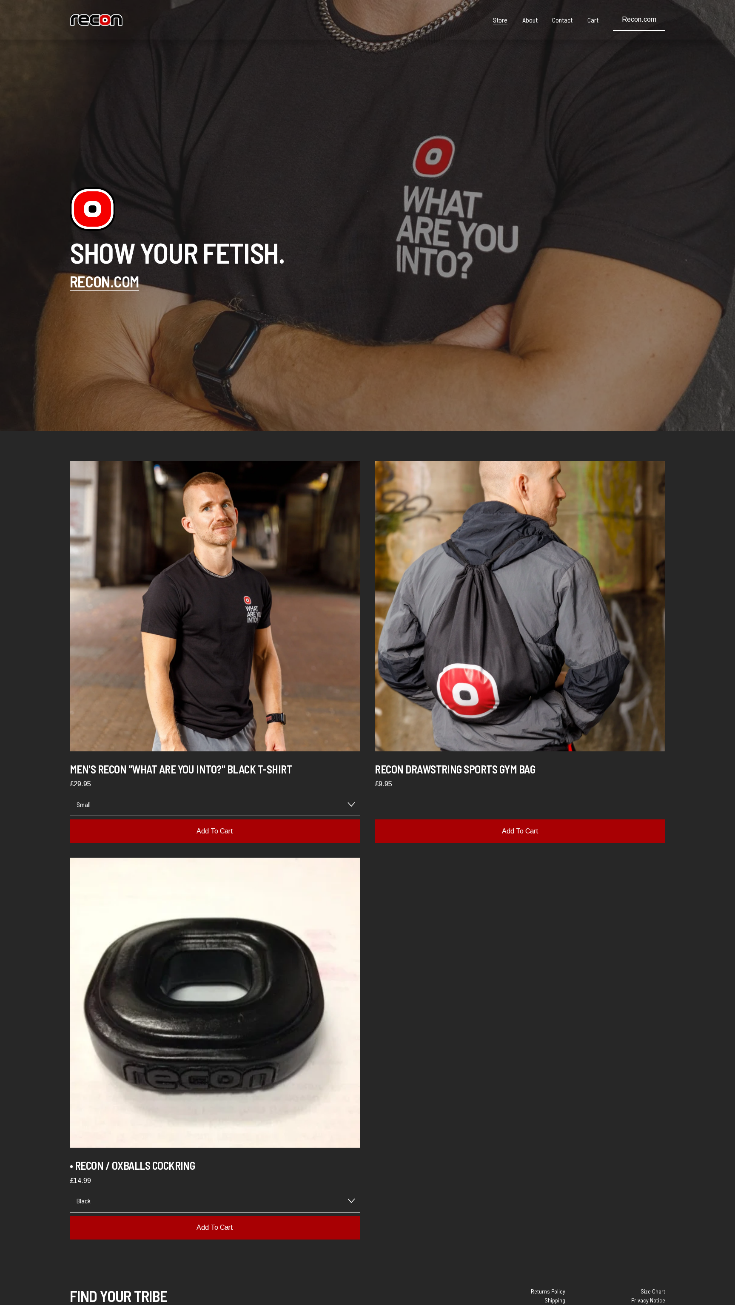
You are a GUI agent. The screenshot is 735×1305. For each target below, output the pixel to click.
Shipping (554, 1300)
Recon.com (639, 19)
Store (500, 20)
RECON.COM (104, 281)
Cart (592, 20)
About (530, 20)
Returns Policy (548, 1291)
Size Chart (653, 1291)
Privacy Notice (648, 1300)
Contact (562, 20)
